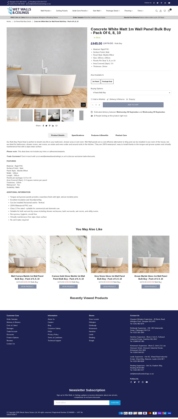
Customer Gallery (54, 328)
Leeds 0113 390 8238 (17, 4)
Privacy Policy (53, 334)
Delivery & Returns (116, 99)
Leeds (91, 334)
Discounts (10, 334)
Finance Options (13, 337)
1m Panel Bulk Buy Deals (22, 21)
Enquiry (131, 99)
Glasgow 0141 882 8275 (17, 2)
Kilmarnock (93, 328)
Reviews (10, 341)
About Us (51, 319)
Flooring (128, 11)
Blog (49, 325)
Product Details (57, 135)
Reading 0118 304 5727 (38, 2)
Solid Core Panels (79, 11)
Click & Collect (12, 325)
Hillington (92, 322)
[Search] (157, 11)
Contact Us (11, 344)
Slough (91, 341)
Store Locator (94, 319)
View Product (27, 286)
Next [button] (85, 68)
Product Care (121, 135)
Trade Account (12, 331)
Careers (51, 322)
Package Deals (112, 11)
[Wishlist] (165, 11)
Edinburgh (92, 325)
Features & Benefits (99, 135)
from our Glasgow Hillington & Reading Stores (34, 17)
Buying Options (97, 89)
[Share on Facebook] (43, 125)
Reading (92, 337)
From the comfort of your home (89, 17)
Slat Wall (96, 11)
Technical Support (54, 341)
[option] (34, 17)
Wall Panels (45, 11)
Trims (140, 11)
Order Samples (12, 319)
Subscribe (115, 402)
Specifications (78, 135)
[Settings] (161, 11)
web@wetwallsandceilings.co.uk (39, 4)
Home (9, 21)
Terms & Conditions (55, 337)
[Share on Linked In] (53, 125)
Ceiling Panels (62, 11)
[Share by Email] (56, 125)
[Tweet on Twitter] (46, 125)
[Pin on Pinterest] (49, 125)
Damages (10, 328)
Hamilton (92, 331)
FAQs (50, 331)
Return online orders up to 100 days (144, 17)
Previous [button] (9, 68)
